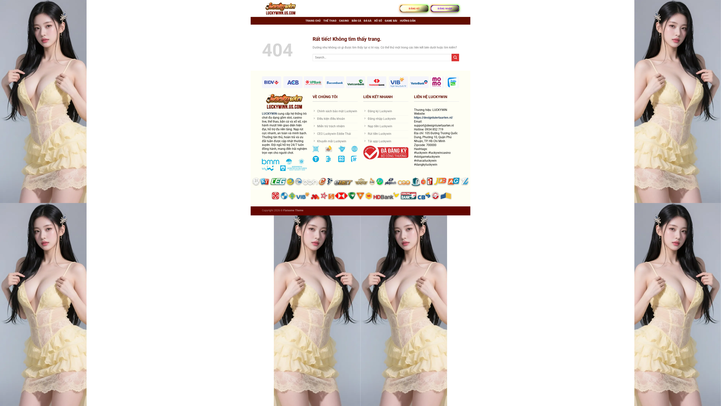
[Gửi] (455, 57)
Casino (344, 20)
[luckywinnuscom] (280, 8)
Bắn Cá (356, 20)
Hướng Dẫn (408, 20)
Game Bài (391, 20)
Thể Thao (329, 20)
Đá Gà (367, 20)
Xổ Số (378, 20)
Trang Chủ (313, 20)
